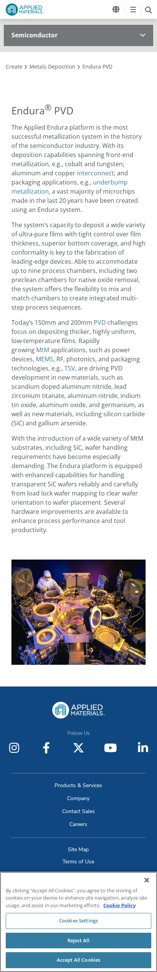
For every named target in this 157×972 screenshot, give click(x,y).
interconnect (95, 173)
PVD (100, 322)
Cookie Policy (119, 905)
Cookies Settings (78, 920)
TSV (69, 368)
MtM (42, 350)
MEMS (44, 359)
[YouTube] (110, 748)
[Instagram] (14, 748)
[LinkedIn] (143, 748)
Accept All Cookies (78, 959)
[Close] (146, 880)
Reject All (78, 940)
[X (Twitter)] (78, 748)
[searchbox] (148, 9)
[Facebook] (46, 748)
